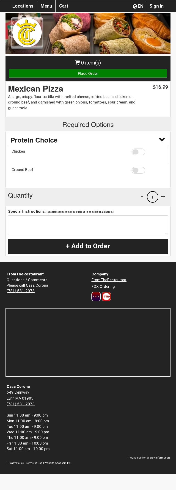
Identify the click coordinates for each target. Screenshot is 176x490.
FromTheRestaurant (108, 279)
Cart (63, 6)
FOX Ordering (103, 286)
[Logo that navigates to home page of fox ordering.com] (106, 296)
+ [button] (163, 196)
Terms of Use (34, 463)
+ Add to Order (88, 246)
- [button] (142, 196)
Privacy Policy (15, 463)
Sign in (156, 6)
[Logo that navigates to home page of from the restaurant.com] (96, 296)
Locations (22, 6)
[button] (148, 151)
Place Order (88, 73)
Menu (46, 6)
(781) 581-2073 (21, 290)
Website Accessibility (57, 463)
